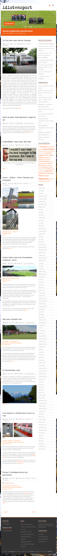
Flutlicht (41, 157)
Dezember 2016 (43, 336)
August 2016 (42, 346)
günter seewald (42, 86)
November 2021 (43, 258)
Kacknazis (48, 159)
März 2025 (41, 215)
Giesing (46, 157)
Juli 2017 (41, 327)
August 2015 (42, 379)
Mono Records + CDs (26, 531)
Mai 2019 (41, 284)
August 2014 (42, 411)
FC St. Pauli (48, 155)
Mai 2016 (41, 354)
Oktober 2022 (42, 252)
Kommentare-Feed (43, 539)
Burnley (47, 151)
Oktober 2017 (42, 325)
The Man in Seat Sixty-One (27, 534)
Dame (44, 153)
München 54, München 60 (45, 71)
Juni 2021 (41, 263)
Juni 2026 (41, 190)
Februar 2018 (42, 319)
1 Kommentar (6, 185)
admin (5, 183)
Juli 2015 (41, 381)
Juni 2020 (41, 268)
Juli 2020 (41, 266)
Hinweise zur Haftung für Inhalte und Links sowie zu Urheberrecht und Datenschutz (46, 525)
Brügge (7, 24)
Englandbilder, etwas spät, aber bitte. (17, 142)
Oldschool (49, 163)
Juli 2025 (41, 209)
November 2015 (43, 370)
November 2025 (43, 198)
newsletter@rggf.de (7, 530)
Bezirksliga (40, 151)
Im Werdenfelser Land (11, 370)
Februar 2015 (42, 395)
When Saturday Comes (26, 524)
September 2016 (43, 344)
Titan (40, 176)
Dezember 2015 (43, 368)
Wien (49, 181)
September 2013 (43, 430)
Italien (44, 159)
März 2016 (41, 360)
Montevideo (40, 163)
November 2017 (43, 322)
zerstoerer (6, 123)
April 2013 (41, 443)
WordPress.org (42, 541)
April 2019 (41, 287)
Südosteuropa (50, 173)
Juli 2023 (41, 236)
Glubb (49, 157)
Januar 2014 (42, 422)
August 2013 (42, 432)
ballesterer (23, 539)
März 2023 (41, 241)
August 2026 (42, 188)
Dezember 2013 (43, 424)
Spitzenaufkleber (41, 171)
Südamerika (42, 173)
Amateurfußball (48, 149)
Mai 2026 (41, 193)
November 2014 (43, 403)
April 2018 (41, 314)
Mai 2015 (41, 387)
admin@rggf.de (6, 524)
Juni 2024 (41, 220)
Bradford (44, 151)
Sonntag (48, 169)
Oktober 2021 (42, 260)
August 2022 (42, 255)
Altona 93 (40, 149)
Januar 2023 (42, 244)
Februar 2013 (42, 446)
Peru (45, 165)
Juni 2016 (41, 352)
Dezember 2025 (43, 196)
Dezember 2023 (43, 231)
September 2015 (43, 376)
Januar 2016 (42, 365)
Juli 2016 (41, 349)
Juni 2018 (41, 311)
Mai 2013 (41, 440)
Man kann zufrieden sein (12, 319)
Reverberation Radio (26, 541)
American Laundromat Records (28, 526)
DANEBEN (20, 123)
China (51, 151)
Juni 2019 (41, 282)
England (41, 155)
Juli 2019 (41, 279)
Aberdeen (52, 146)
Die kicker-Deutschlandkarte (27, 544)
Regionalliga (45, 167)
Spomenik (23, 546)
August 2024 (42, 217)
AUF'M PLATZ (22, 43)
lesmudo (45, 161)
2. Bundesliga (42, 146)
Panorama (41, 165)
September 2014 (43, 408)
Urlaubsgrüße (41, 181)
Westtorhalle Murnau (26, 536)
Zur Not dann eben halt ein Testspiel (17, 40)
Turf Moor (26, 493)
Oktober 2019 (42, 271)
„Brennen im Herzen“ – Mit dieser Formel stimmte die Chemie (44, 55)
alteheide (6, 145)
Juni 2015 (41, 384)
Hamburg (40, 159)
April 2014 (41, 414)
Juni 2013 (41, 438)
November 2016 (43, 338)
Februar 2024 (42, 228)
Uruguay (46, 181)
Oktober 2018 (42, 303)
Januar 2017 (42, 333)
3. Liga (48, 146)
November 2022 (43, 249)
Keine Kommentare (30, 123)
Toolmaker (46, 176)
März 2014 (41, 416)
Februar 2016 (42, 362)
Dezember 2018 (43, 298)
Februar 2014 (42, 419)
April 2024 (41, 223)
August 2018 (42, 309)
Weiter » (34, 512)
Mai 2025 (41, 212)
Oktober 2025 (42, 201)
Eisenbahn (48, 153)
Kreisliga (40, 161)
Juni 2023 (41, 239)
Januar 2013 (42, 448)
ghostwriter (6, 43)
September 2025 (43, 204)
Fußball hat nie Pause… (44, 76)
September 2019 (43, 274)
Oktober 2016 (42, 341)
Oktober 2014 (42, 405)
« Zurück (5, 512)
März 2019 (41, 290)
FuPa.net (23, 529)
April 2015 (41, 389)
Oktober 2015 (42, 373)
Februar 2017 (42, 330)
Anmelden (41, 534)
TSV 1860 (51, 179)
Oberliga (44, 163)
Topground (43, 178)
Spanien (52, 168)
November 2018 (43, 301)
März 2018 (41, 317)
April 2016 (41, 357)
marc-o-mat (51, 161)
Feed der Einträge (43, 536)
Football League (20, 461)
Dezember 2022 (43, 247)
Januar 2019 (42, 295)
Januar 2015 (42, 397)
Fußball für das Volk (43, 43)
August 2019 (42, 276)
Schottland (50, 167)
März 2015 (41, 392)
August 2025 (42, 206)
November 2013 (43, 427)
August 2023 (42, 233)
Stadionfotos (49, 171)
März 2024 (41, 225)
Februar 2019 (42, 293)
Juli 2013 (41, 435)
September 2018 (43, 306)
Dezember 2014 (43, 400)
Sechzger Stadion (42, 168)
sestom (5, 373)
